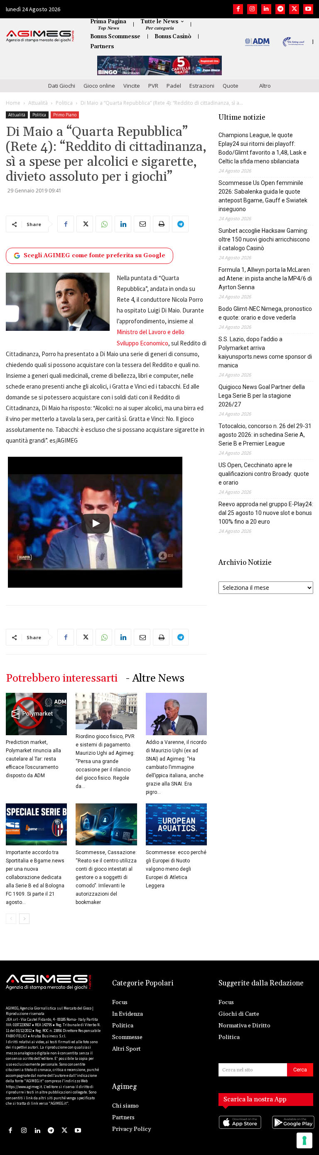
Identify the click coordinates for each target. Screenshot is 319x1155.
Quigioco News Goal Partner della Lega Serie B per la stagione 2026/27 (261, 396)
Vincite (131, 85)
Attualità (38, 102)
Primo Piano (64, 115)
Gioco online (99, 85)
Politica (64, 102)
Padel (174, 85)
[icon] (239, 1130)
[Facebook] (238, 9)
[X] (294, 9)
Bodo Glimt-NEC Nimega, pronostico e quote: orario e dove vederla (265, 313)
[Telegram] (280, 9)
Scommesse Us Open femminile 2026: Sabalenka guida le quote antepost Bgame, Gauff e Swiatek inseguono (262, 196)
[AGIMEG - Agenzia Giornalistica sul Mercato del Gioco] (40, 36)
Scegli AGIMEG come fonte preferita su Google (94, 255)
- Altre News (155, 678)
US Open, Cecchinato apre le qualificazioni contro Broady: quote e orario (263, 474)
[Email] (142, 224)
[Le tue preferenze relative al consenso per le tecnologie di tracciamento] (304, 1140)
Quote (230, 85)
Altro (265, 85)
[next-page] (24, 919)
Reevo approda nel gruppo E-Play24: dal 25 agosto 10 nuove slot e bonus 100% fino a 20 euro (265, 513)
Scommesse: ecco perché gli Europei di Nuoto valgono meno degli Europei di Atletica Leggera (176, 869)
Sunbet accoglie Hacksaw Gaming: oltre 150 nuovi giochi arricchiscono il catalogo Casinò (264, 239)
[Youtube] (308, 9)
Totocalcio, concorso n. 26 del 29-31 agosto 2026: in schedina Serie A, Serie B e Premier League (265, 435)
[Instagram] (252, 9)
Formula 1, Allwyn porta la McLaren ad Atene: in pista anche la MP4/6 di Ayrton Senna (265, 278)
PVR (153, 85)
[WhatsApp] (104, 224)
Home (13, 102)
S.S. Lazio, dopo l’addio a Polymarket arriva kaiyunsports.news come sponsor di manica (265, 352)
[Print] (161, 224)
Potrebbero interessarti (62, 678)
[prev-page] (11, 919)
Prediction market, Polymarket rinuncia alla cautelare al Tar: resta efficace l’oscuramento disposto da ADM (33, 758)
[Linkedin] (266, 9)
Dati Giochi (61, 85)
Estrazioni (201, 85)
